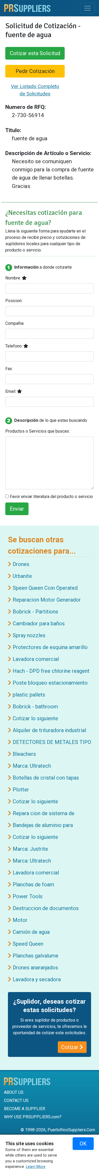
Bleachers (24, 754)
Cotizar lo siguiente (35, 718)
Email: (11, 391)
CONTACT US (16, 1100)
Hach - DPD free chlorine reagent (51, 671)
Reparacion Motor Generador (47, 600)
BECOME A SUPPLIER (24, 1108)
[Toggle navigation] (87, 8)
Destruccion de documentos (46, 908)
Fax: (9, 368)
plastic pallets (29, 695)
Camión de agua (31, 932)
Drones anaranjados (35, 967)
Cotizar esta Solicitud (35, 53)
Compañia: (14, 323)
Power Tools (28, 896)
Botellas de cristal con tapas (46, 778)
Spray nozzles (29, 635)
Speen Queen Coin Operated (45, 588)
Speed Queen (28, 944)
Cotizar (70, 1047)
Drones (21, 564)
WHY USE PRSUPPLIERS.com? (33, 1116)
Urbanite (22, 576)
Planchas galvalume (35, 955)
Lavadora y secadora (37, 979)
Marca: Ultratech (32, 766)
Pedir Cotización (35, 71)
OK (83, 1143)
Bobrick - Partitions (35, 611)
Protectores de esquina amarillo (50, 647)
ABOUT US (13, 1092)
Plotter (21, 789)
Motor (20, 920)
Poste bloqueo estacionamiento (50, 683)
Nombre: (13, 278)
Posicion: (13, 300)
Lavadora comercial (36, 659)
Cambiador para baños (39, 623)
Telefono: (14, 346)
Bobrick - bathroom (35, 706)
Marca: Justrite (30, 849)
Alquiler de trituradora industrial (49, 730)
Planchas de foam (33, 884)
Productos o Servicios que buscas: (37, 431)
